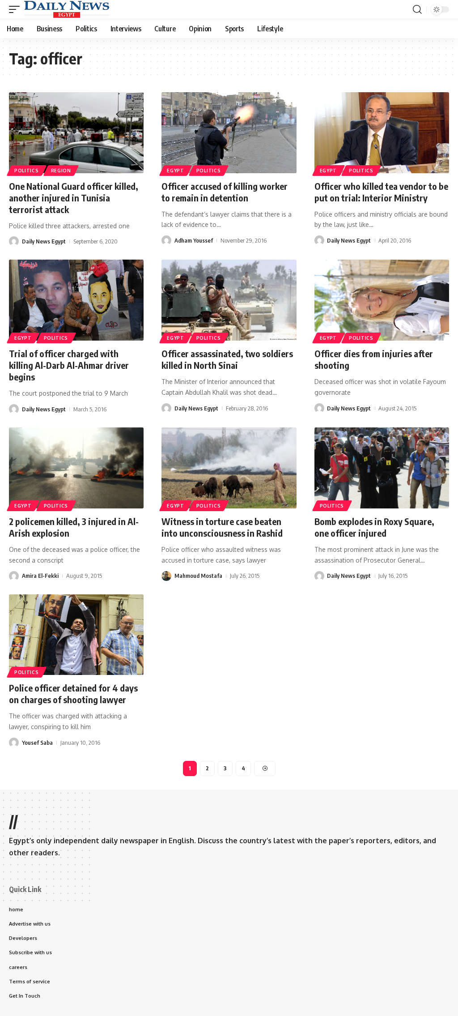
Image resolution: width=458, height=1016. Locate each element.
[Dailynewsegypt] (66, 9)
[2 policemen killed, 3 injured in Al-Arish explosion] (76, 467)
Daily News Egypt (44, 241)
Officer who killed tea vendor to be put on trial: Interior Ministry (381, 191)
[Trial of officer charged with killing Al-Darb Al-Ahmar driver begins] (76, 300)
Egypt (175, 170)
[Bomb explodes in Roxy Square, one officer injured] (381, 467)
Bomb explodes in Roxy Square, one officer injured (374, 527)
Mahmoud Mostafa (198, 575)
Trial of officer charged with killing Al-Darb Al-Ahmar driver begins (69, 365)
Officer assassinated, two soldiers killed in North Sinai (227, 359)
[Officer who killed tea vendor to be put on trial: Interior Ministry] (381, 132)
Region (61, 170)
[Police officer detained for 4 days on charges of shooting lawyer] (76, 634)
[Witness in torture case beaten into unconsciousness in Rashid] (228, 467)
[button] (16, 9)
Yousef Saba (37, 742)
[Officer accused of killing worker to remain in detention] (228, 132)
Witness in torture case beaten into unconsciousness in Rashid (222, 527)
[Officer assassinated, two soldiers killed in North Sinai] (228, 300)
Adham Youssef (193, 240)
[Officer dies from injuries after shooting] (381, 300)
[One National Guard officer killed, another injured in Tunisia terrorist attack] (76, 132)
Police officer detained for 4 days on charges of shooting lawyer (73, 693)
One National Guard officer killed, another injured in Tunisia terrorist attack (73, 197)
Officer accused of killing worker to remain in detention (224, 191)
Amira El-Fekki (40, 575)
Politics (26, 170)
